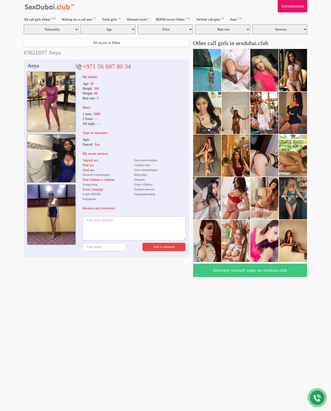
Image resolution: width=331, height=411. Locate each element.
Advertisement (292, 6)
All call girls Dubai (39, 19)
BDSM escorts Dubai (173, 19)
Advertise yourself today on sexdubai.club (250, 270)
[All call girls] (49, 6)
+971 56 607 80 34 (107, 66)
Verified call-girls (210, 19)
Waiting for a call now (79, 19)
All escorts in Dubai (106, 43)
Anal (236, 19)
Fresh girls (111, 19)
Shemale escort (138, 19)
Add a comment (164, 247)
